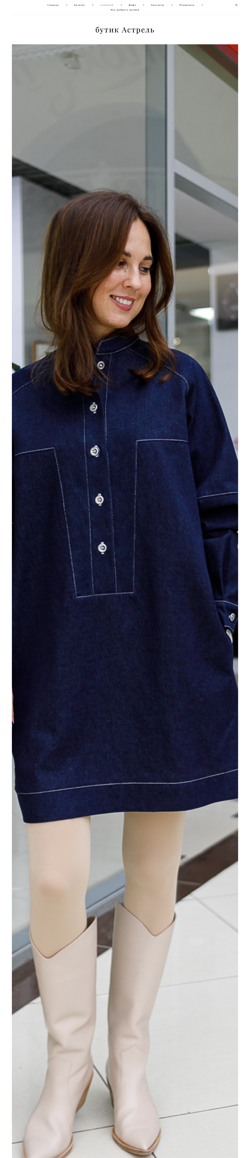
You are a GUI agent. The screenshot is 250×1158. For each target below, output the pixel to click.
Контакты (158, 5)
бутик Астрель (125, 29)
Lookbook (107, 5)
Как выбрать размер (125, 10)
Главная (53, 5)
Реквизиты (187, 5)
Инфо (132, 5)
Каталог (79, 5)
